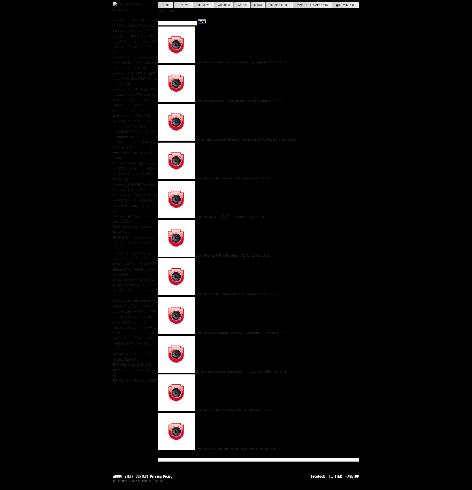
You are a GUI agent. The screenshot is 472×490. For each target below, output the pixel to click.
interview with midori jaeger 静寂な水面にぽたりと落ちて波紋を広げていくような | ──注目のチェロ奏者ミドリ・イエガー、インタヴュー (135, 100)
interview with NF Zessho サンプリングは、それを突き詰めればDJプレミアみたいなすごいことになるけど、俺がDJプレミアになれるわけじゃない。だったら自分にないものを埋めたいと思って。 (135, 36)
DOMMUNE (347, 5)
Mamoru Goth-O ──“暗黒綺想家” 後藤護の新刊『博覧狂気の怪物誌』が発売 (134, 269)
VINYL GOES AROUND (312, 5)
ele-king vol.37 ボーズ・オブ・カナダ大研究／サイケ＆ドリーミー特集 (135, 153)
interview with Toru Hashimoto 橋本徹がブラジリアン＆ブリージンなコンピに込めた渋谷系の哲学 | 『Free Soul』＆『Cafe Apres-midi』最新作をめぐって (135, 311)
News (258, 5)
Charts (242, 5)
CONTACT (142, 476)
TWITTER (335, 476)
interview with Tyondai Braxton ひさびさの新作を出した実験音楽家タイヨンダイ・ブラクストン (135, 63)
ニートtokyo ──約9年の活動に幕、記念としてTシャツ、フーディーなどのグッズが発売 (134, 121)
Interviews (203, 5)
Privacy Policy (161, 476)
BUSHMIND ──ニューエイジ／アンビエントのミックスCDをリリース (135, 243)
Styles (173, 11)
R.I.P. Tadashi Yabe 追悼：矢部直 (135, 380)
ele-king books (279, 5)
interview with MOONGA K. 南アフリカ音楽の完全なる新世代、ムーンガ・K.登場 (135, 79)
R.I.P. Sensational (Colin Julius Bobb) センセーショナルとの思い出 (135, 370)
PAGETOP (352, 476)
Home (166, 5)
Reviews (183, 5)
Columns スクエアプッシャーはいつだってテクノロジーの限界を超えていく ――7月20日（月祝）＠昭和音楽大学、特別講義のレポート (135, 338)
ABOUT (118, 476)
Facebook (318, 476)
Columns (224, 5)
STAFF (129, 476)
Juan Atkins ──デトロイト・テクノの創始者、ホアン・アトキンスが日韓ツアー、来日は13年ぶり (135, 137)
